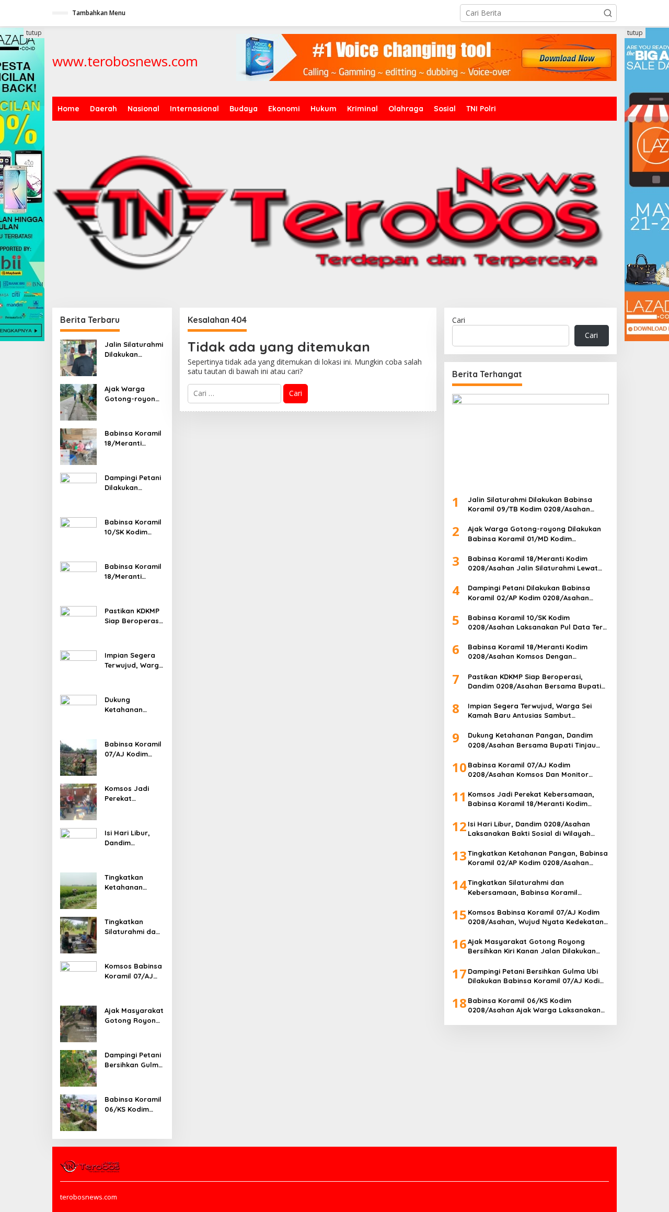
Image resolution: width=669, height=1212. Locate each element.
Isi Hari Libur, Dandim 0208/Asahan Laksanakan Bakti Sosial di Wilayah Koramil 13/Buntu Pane (133, 838)
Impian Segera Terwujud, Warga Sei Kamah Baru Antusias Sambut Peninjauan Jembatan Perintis (134, 660)
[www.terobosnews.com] (90, 1165)
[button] (608, 13)
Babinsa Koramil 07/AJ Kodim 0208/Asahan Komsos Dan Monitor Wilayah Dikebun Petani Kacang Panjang (133, 749)
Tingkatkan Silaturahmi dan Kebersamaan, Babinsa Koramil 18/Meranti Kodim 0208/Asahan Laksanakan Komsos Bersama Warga (133, 926)
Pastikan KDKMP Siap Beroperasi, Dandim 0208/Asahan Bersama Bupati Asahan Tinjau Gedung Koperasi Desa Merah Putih (134, 616)
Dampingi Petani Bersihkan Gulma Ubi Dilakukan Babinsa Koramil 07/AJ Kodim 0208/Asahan (134, 1060)
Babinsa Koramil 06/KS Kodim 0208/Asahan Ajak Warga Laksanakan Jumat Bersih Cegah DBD (133, 1104)
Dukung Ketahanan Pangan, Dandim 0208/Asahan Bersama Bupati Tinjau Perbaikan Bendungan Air (134, 704)
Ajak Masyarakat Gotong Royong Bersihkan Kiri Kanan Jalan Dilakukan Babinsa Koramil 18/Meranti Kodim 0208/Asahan (134, 1015)
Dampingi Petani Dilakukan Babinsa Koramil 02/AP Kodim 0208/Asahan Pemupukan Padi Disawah (133, 482)
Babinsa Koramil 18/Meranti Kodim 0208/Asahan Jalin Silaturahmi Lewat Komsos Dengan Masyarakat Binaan (134, 438)
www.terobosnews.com (125, 61)
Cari (458, 320)
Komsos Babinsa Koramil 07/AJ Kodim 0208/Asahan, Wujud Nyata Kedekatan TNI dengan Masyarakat (133, 971)
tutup (34, 32)
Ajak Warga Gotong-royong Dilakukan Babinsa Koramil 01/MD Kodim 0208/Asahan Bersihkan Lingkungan (133, 393)
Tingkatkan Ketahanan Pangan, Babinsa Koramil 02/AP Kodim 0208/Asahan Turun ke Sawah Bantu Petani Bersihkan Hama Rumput (134, 882)
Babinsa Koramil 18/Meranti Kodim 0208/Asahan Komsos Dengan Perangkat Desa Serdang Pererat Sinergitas (134, 571)
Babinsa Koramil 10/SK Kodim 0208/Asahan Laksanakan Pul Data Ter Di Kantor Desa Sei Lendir (133, 527)
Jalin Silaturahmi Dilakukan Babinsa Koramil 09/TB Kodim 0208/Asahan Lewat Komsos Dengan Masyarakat (134, 349)
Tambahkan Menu (98, 12)
